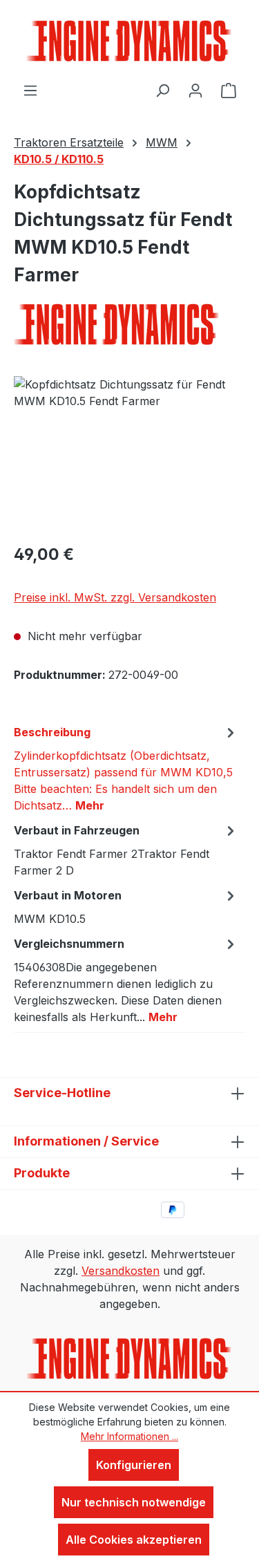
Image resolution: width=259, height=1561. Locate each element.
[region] (129, 454)
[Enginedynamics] (129, 324)
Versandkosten (120, 1271)
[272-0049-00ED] (129, 454)
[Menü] (30, 90)
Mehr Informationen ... (129, 1436)
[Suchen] (162, 90)
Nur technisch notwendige (133, 1502)
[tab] (126, 768)
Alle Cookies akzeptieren (134, 1539)
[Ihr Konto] (195, 90)
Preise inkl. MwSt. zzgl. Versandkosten (115, 597)
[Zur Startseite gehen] (129, 41)
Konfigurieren (133, 1465)
